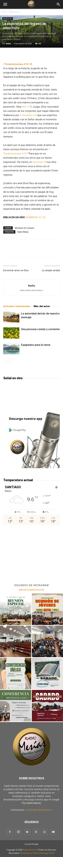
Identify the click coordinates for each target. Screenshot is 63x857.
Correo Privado (31, 844)
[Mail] (27, 832)
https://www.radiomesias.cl (31, 290)
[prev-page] (5, 361)
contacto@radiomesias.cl (38, 809)
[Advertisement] (31, 554)
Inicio (4, 11)
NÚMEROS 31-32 (36, 217)
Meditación (14, 11)
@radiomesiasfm (31, 589)
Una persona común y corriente (40, 329)
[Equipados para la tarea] (11, 348)
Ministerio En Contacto (24, 228)
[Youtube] (53, 832)
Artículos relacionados (16, 306)
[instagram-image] (15, 609)
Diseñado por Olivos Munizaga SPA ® (37, 853)
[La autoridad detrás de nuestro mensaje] (11, 317)
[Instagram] (18, 832)
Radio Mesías (22, 232)
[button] (5, 4)
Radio (8, 43)
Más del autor (42, 306)
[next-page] (10, 361)
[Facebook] (9, 832)
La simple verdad (51, 270)
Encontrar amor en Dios (16, 270)
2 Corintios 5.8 (28, 115)
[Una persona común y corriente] (11, 333)
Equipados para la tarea (35, 344)
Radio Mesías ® (30, 849)
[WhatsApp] (44, 832)
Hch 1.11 (26, 106)
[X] (36, 832)
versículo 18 (39, 162)
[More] (40, 54)
